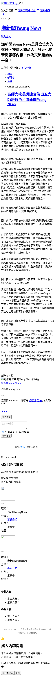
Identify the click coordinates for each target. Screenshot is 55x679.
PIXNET (14, 629)
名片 (9, 81)
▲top (4, 411)
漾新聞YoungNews (11, 383)
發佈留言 (6, 436)
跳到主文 (6, 36)
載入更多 (6, 417)
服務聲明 (33, 632)
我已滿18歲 (7, 673)
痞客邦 (33, 400)
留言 (39, 400)
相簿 (9, 74)
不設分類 (26, 68)
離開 (18, 673)
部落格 (11, 77)
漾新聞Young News (21, 28)
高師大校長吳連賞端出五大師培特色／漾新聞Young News (29, 99)
